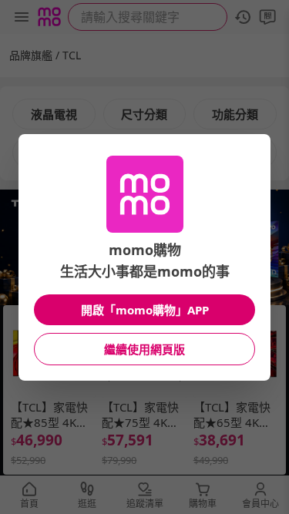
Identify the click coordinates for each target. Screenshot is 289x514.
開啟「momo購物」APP (145, 309)
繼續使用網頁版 (144, 349)
